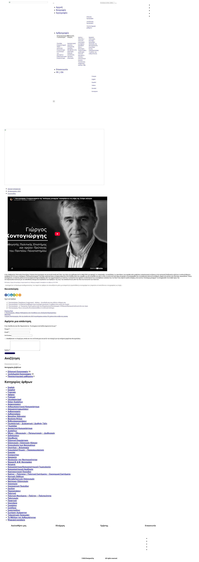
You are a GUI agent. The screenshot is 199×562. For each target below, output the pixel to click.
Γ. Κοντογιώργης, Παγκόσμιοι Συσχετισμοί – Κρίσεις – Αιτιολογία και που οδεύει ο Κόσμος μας (37, 302)
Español (94, 82)
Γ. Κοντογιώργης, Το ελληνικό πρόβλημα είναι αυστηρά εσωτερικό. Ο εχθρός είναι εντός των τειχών (38, 304)
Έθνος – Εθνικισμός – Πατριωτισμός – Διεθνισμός (82, 49)
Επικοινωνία (62, 69)
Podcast (11, 397)
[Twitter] (8, 293)
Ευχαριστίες (13, 455)
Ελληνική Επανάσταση (18, 440)
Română (94, 88)
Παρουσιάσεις (14, 491)
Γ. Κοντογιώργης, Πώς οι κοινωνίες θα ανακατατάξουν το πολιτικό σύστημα (31, 308)
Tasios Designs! (99, 558)
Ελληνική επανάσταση (70, 54)
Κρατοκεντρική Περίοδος (19, 471)
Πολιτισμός (92, 39)
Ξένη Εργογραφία (62, 537)
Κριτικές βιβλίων (16, 476)
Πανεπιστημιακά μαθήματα (91, 27)
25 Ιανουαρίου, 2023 (14, 191)
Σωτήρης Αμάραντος (17, 512)
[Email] (14, 293)
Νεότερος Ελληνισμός (18, 481)
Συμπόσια (12, 505)
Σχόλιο (7, 350)
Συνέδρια (12, 508)
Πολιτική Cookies (107, 535)
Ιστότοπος (8, 335)
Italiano (94, 85)
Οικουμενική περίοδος (70, 47)
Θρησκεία (91, 37)
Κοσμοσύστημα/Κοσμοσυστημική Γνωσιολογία (29, 467)
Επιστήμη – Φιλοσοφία (92, 41)
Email (7, 332)
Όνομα (7, 329)
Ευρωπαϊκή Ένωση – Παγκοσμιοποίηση (26, 450)
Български (94, 91)
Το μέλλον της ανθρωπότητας (93, 52)
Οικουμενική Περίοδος (18, 486)
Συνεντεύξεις (12, 193)
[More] (20, 293)
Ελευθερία (81, 45)
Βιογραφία (61, 10)
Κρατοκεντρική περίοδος (71, 44)
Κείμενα (11, 464)
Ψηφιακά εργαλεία (16, 520)
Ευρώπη (80, 60)
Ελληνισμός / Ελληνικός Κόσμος (22, 443)
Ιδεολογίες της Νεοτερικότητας (93, 44)
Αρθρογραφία (62, 32)
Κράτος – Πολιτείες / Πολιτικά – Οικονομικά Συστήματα (81, 41)
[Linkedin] (11, 293)
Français (94, 76)
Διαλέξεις (12, 431)
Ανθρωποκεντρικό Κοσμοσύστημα (62, 57)
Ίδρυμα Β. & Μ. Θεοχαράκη (20, 462)
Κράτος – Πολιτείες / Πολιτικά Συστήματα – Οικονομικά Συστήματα (39, 474)
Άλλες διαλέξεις (15, 402)
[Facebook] (6, 293)
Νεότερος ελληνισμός (70, 57)
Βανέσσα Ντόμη (15, 419)
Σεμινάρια (12, 503)
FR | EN (59, 72)
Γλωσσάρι (59, 43)
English (93, 79)
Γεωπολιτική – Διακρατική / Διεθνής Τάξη (82, 63)
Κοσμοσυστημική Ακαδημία (20, 469)
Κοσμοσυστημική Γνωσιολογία (62, 36)
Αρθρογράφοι (14, 414)
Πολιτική (12, 493)
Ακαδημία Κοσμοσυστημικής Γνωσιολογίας (160, 530)
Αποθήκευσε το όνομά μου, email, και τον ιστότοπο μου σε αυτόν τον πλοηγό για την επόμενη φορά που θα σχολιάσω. (43, 338)
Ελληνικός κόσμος (70, 36)
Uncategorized (14, 399)
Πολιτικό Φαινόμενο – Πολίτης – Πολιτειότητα (82, 56)
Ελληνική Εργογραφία (90, 17)
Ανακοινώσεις (14, 404)
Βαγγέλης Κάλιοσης (17, 416)
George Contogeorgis (14, 189)
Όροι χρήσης (105, 530)
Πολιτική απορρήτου (108, 533)
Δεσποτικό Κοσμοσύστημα (61, 49)
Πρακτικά (12, 500)
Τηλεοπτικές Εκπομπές (19, 515)
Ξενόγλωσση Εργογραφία (90, 22)
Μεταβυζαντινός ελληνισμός (72, 50)
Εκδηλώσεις (13, 435)
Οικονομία (12, 484)
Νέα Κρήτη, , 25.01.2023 (31, 282)
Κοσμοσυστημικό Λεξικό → (61, 45)
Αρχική (59, 7)
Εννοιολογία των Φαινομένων (21, 445)
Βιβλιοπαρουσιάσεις (17, 421)
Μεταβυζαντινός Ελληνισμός (21, 479)
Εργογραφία (61, 12)
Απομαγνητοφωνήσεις (18, 409)
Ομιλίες (11, 488)
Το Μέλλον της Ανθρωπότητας (22, 517)
